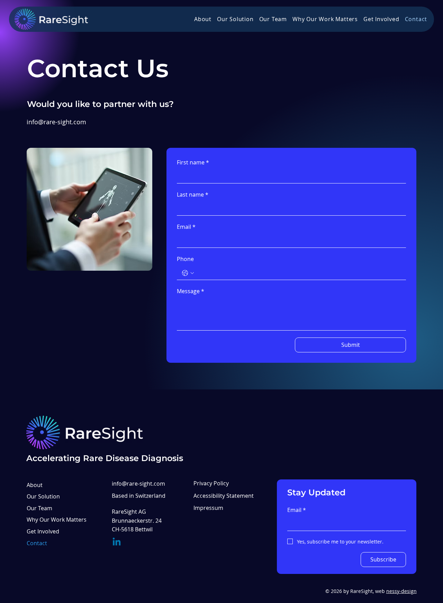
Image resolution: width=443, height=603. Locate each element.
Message (190, 291)
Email (186, 227)
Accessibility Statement (223, 496)
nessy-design (401, 591)
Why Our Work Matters (57, 519)
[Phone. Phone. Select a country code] (188, 273)
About (35, 485)
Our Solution (43, 496)
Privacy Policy (211, 483)
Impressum (208, 508)
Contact (37, 543)
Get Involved (43, 531)
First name (193, 162)
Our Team (39, 508)
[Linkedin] (116, 542)
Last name (192, 194)
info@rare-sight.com (56, 122)
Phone (185, 259)
